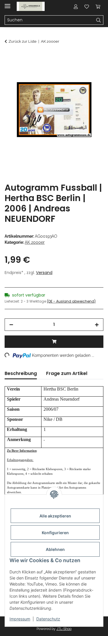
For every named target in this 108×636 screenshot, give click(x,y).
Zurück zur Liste (23, 41)
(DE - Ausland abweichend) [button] (71, 301)
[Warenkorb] (97, 6)
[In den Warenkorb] (9, 57)
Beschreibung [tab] (21, 373)
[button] (75, 6)
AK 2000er (35, 242)
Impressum (20, 618)
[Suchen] (98, 20)
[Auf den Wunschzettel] (91, 71)
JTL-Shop (63, 629)
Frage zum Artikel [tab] (66, 373)
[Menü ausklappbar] (7, 3)
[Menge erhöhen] (96, 325)
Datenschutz (48, 618)
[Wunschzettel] (86, 6)
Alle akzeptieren (55, 515)
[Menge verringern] (11, 325)
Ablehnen (55, 549)
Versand (44, 272)
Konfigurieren (55, 532)
